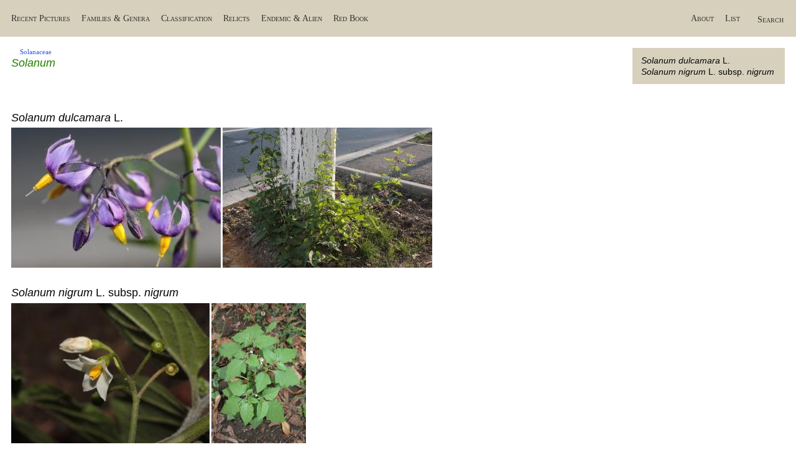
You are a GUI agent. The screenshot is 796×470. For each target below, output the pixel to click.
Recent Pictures (40, 18)
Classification (186, 18)
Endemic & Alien (291, 18)
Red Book (350, 18)
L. (685, 60)
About (702, 18)
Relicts (236, 18)
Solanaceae (36, 51)
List (732, 18)
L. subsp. (707, 72)
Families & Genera (115, 18)
